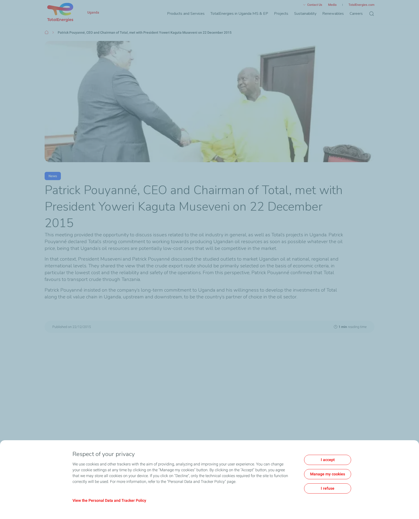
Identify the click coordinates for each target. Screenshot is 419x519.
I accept (328, 459)
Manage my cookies (327, 474)
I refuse (327, 488)
